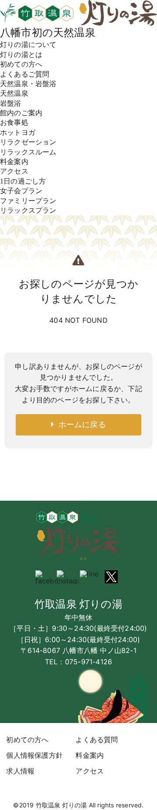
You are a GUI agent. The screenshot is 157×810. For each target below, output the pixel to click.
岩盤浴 (10, 103)
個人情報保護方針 (34, 755)
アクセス (14, 171)
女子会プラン (21, 190)
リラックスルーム (28, 152)
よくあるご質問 (24, 74)
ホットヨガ (17, 132)
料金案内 (14, 161)
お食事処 (14, 122)
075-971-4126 (88, 661)
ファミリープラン (28, 200)
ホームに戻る (80, 424)
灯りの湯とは (21, 54)
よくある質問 (96, 739)
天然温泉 (14, 93)
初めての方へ (21, 64)
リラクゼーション (28, 142)
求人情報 (20, 770)
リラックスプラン (28, 210)
